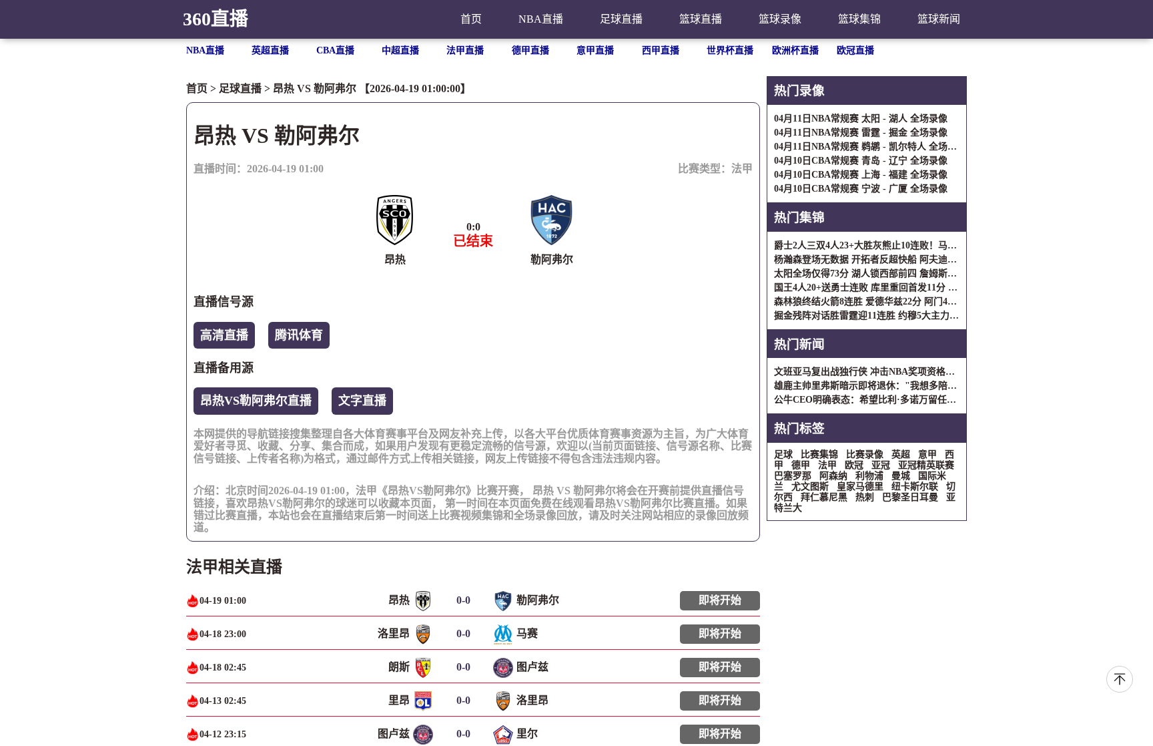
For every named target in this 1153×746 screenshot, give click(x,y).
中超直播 (400, 50)
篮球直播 (700, 19)
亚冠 (880, 465)
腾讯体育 (299, 335)
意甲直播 (595, 50)
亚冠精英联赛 (926, 465)
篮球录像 (780, 19)
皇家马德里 (860, 487)
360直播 (215, 19)
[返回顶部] (1119, 679)
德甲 (800, 465)
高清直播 (224, 335)
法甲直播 (465, 50)
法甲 (742, 168)
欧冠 (854, 465)
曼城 (900, 476)
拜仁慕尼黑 (824, 497)
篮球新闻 (938, 19)
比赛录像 (864, 454)
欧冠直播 (855, 50)
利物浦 (869, 476)
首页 (471, 19)
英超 (900, 454)
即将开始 (720, 600)
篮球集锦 (859, 19)
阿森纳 (833, 476)
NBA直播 (540, 19)
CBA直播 (335, 50)
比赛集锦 (819, 454)
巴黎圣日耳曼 (910, 497)
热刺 (864, 497)
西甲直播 (660, 50)
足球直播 (621, 19)
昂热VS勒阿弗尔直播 (256, 400)
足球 (783, 454)
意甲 (927, 454)
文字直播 (362, 400)
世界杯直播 (730, 50)
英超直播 (270, 50)
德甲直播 (530, 50)
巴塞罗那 (792, 476)
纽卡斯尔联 (914, 487)
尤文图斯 (810, 487)
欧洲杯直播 (795, 50)
